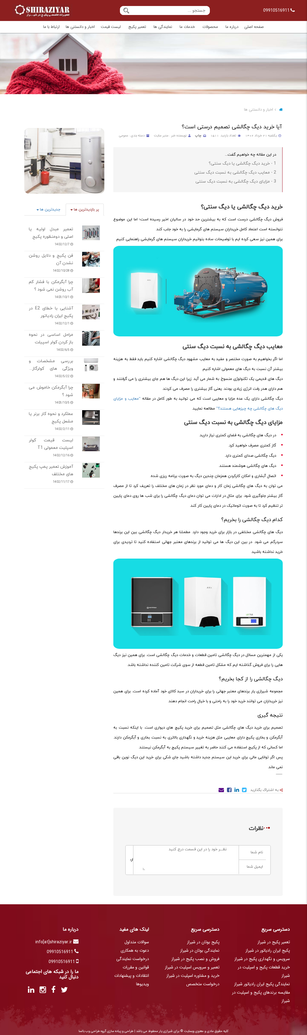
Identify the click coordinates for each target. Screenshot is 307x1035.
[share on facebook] (228, 791)
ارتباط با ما (51, 27)
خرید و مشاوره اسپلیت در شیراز (192, 975)
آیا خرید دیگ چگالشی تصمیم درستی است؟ (232, 127)
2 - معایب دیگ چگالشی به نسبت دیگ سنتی (235, 172)
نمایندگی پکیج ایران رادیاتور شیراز (262, 984)
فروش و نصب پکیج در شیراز (195, 959)
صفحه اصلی (254, 27)
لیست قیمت (111, 27)
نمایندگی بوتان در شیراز (199, 950)
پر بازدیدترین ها (86, 209)
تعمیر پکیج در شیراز (274, 942)
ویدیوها (142, 984)
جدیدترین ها (49, 209)
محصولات (210, 27)
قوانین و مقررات (136, 967)
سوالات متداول (136, 942)
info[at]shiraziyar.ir (54, 942)
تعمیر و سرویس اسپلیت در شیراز (192, 967)
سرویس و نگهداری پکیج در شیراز (262, 959)
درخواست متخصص (202, 984)
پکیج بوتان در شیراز (203, 942)
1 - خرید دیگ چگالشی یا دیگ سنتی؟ (242, 163)
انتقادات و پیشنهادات (131, 975)
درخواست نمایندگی (132, 959)
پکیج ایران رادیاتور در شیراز (268, 950)
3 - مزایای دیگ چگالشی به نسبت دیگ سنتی (235, 181)
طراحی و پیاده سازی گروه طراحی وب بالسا (106, 1031)
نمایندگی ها (163, 27)
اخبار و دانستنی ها (80, 27)
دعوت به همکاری (135, 950)
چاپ (198, 135)
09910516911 (277, 10)
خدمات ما (187, 27)
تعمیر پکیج (137, 27)
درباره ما (231, 27)
